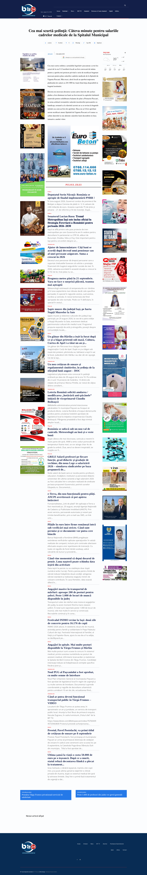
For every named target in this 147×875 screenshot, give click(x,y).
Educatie (50, 306)
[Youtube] (80, 860)
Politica (49, 191)
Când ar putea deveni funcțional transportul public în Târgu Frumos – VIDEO (69, 700)
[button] (125, 5)
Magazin (50, 275)
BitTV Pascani (36, 871)
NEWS (49, 333)
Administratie (51, 244)
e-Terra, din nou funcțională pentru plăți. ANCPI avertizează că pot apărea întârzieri (71, 497)
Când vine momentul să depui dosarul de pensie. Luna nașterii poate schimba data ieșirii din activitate (71, 561)
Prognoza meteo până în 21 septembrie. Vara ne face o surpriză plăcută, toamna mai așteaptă (71, 281)
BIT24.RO (50, 54)
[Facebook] (77, 860)
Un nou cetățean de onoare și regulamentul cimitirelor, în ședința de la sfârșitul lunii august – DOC (71, 367)
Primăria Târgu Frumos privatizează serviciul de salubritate (42, 796)
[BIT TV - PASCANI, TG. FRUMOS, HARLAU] (24, 10)
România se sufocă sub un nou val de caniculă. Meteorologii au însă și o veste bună (70, 432)
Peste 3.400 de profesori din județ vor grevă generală (99, 795)
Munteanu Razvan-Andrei (51, 871)
